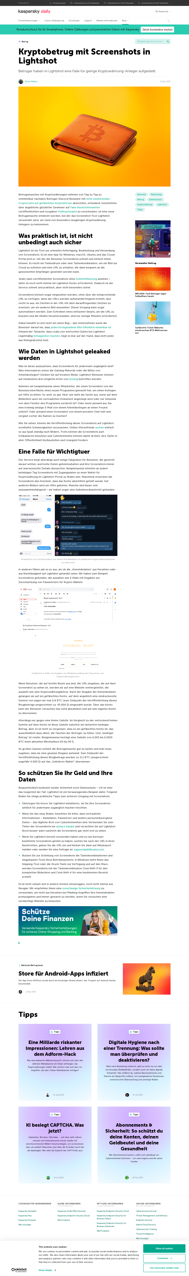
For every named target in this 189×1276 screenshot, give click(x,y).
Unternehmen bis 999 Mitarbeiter (120, 3)
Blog (124, 20)
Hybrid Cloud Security (146, 1225)
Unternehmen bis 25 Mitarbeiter (86, 3)
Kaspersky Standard (27, 1211)
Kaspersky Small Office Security (72, 1211)
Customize (162, 1258)
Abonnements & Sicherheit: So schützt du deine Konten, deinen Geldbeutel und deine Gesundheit (134, 1136)
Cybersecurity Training (146, 1229)
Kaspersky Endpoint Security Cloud (73, 1216)
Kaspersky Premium (27, 1220)
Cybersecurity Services (146, 1211)
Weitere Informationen (106, 20)
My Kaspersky (161, 11)
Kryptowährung (144, 204)
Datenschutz (155, 199)
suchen (99, 427)
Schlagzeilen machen (46, 335)
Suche (168, 41)
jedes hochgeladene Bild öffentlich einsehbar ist (81, 327)
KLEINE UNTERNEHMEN (69, 1203)
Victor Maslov (31, 81)
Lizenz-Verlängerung (54, 20)
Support (88, 20)
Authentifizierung (86, 278)
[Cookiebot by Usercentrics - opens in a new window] (19, 1270)
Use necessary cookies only (164, 1268)
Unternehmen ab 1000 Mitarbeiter (154, 3)
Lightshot (162, 204)
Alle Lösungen (24, 1225)
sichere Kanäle (65, 826)
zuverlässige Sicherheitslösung (81, 888)
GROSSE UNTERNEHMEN (148, 1203)
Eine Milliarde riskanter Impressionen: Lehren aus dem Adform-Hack (55, 1048)
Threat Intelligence (145, 1234)
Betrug (24, 41)
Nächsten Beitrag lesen (32, 965)
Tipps (140, 209)
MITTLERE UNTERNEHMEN (110, 1203)
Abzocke (141, 194)
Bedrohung (156, 194)
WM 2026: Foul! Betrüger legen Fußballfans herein (150, 295)
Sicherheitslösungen (28, 20)
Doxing (73, 379)
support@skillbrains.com (89, 849)
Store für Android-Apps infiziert (63, 973)
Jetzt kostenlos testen (157, 29)
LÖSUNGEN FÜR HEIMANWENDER (34, 1203)
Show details (45, 1270)
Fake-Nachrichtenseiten (85, 207)
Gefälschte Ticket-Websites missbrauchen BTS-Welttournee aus (151, 330)
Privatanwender (59, 3)
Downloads (74, 20)
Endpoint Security (144, 1220)
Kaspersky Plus (25, 1216)
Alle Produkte (64, 1220)
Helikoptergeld (67, 211)
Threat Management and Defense (151, 1216)
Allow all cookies (164, 1248)
